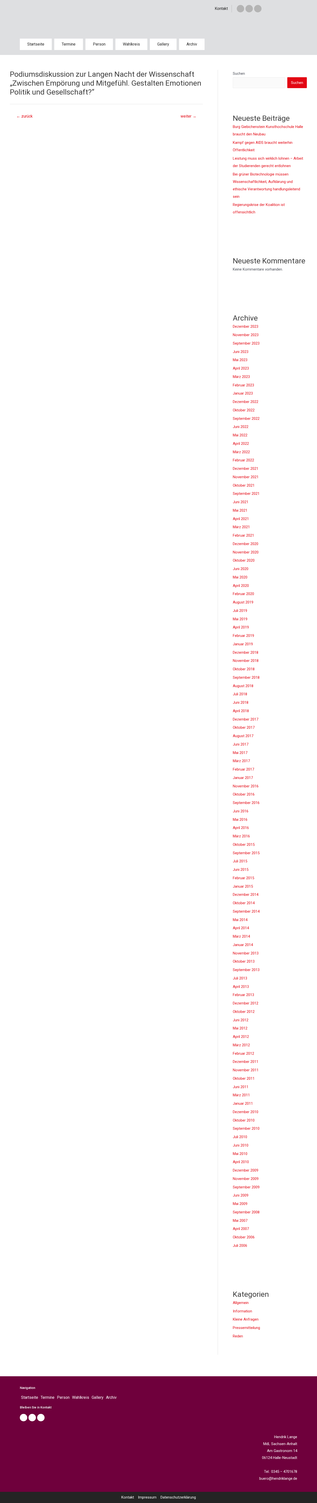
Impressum (147, 1497)
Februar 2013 (243, 995)
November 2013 (246, 953)
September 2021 (246, 493)
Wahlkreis (131, 44)
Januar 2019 (243, 644)
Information (242, 1311)
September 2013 (246, 970)
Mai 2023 (240, 360)
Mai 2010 (240, 1154)
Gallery (163, 44)
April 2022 (241, 443)
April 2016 (241, 828)
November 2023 (246, 335)
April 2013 (241, 986)
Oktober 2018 (244, 669)
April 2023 (241, 368)
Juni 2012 (240, 1020)
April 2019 (241, 627)
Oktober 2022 (244, 410)
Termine (69, 44)
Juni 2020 (240, 569)
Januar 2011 (243, 1103)
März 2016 (241, 836)
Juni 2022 (240, 427)
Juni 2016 (240, 811)
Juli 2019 (240, 610)
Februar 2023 (243, 385)
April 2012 (241, 1036)
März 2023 (241, 377)
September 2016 (246, 803)
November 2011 (246, 1070)
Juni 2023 (240, 352)
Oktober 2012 (244, 1011)
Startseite (35, 44)
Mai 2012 (240, 1028)
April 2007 (241, 1229)
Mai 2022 (240, 435)
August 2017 (243, 736)
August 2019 (243, 602)
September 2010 (246, 1128)
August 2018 (243, 686)
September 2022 (246, 418)
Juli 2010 (240, 1137)
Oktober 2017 (244, 727)
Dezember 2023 (245, 326)
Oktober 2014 (244, 903)
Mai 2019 (240, 619)
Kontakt (221, 8)
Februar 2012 (243, 1053)
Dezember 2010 (245, 1112)
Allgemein (241, 1303)
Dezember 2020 (245, 544)
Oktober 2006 (244, 1237)
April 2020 (241, 585)
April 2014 (241, 928)
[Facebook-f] (240, 8)
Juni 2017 (240, 744)
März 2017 (241, 761)
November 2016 (246, 786)
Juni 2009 (240, 1195)
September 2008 (246, 1212)
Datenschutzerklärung (178, 1497)
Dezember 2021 (245, 468)
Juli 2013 (240, 978)
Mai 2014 (240, 920)
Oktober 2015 (244, 844)
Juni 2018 (240, 702)
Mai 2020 (240, 577)
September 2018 (246, 677)
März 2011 (241, 1095)
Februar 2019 (243, 635)
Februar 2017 (243, 769)
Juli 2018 (240, 694)
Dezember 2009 (245, 1170)
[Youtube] (41, 1417)
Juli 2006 (240, 1245)
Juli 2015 (240, 861)
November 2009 (246, 1179)
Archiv (191, 44)
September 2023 (246, 343)
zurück (24, 116)
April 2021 (241, 519)
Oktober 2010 (244, 1120)
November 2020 (246, 552)
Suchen (239, 73)
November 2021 (246, 477)
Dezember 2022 (245, 402)
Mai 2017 (240, 753)
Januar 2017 (243, 778)
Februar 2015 (243, 878)
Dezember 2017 (245, 719)
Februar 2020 (243, 594)
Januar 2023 (243, 393)
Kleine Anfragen (246, 1319)
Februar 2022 (243, 460)
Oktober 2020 (244, 560)
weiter (188, 116)
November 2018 (246, 660)
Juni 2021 (240, 502)
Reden (238, 1336)
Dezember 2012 (245, 1003)
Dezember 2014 (245, 894)
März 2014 (241, 936)
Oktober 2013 (244, 961)
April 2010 (241, 1162)
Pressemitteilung (246, 1328)
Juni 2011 (240, 1087)
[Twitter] (249, 8)
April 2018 (241, 711)
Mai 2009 (240, 1204)
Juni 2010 (240, 1145)
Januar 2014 (243, 945)
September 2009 (246, 1187)
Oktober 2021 (244, 485)
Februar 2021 (243, 535)
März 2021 (241, 527)
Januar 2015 (243, 886)
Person (99, 44)
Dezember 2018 (245, 652)
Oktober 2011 (244, 1078)
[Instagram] (258, 8)
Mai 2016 (240, 819)
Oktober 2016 (244, 794)
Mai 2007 (240, 1220)
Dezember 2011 (245, 1061)
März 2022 (241, 452)
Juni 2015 (240, 869)
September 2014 (246, 911)
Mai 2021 (240, 510)
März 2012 (241, 1045)
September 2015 (246, 853)
